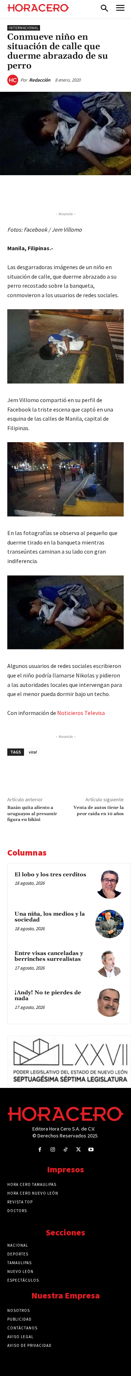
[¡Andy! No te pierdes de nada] (109, 1002)
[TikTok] (65, 1149)
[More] (121, 192)
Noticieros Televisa (81, 712)
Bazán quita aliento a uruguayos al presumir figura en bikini (32, 813)
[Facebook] (37, 192)
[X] (54, 192)
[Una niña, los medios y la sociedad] (109, 924)
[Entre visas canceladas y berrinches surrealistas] (109, 963)
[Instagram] (52, 1149)
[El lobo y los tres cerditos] (109, 884)
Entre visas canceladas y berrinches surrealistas (49, 956)
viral (32, 752)
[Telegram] (87, 192)
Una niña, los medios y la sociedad (50, 917)
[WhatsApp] (71, 192)
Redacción (39, 80)
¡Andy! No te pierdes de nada (48, 995)
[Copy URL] (104, 192)
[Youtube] (91, 1149)
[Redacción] (13, 80)
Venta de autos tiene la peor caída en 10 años (99, 810)
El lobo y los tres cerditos (50, 874)
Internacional (24, 27)
